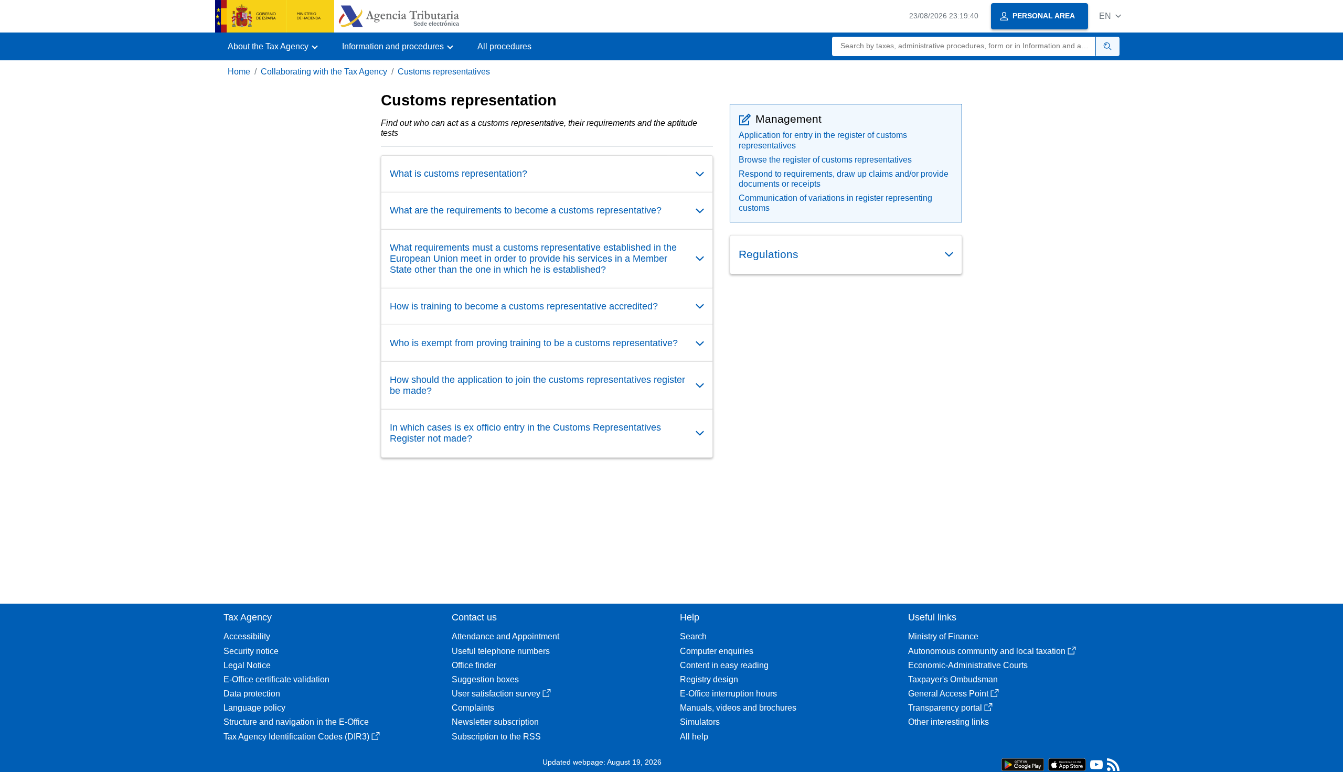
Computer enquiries (716, 651)
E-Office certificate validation (276, 679)
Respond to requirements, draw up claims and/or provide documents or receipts (843, 178)
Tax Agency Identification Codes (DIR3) (296, 736)
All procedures (504, 46)
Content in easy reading (724, 665)
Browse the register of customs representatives (825, 159)
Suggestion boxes (485, 679)
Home (239, 71)
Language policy (254, 707)
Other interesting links (948, 721)
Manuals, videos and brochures (738, 707)
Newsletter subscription (495, 721)
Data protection (251, 693)
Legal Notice (247, 665)
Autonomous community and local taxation (986, 651)
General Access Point (948, 693)
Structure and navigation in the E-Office (296, 721)
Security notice (251, 651)
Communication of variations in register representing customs (835, 203)
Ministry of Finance (943, 636)
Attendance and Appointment (505, 636)
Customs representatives (444, 71)
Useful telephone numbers (501, 651)
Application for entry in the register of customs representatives (823, 140)
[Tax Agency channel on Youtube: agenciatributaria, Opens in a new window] (1096, 767)
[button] (1110, 16)
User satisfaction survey (496, 693)
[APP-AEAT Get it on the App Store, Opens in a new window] (1067, 763)
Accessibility (246, 636)
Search (693, 636)
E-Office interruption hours (728, 693)
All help (694, 736)
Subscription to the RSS (496, 736)
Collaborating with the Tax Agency (324, 71)
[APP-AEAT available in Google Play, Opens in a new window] (1022, 763)
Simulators (700, 721)
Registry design (709, 679)
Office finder (474, 665)
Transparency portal (945, 707)
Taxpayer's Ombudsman (953, 679)
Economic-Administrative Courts (968, 665)
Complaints (473, 707)
